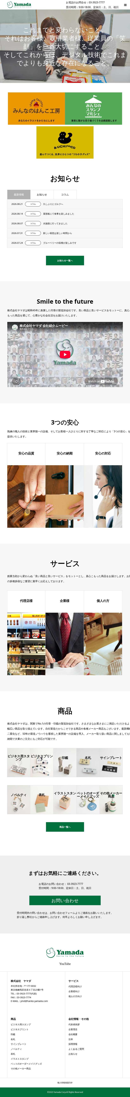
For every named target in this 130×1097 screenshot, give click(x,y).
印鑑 (13, 1034)
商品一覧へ (65, 826)
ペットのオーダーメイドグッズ (26, 1063)
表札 (13, 1053)
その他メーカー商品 (21, 1068)
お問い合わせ (65, 900)
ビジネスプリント (20, 1029)
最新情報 (19, 194)
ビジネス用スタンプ (21, 1024)
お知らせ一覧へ (65, 260)
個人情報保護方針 (65, 1082)
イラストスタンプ (20, 1058)
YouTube (65, 963)
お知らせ (42, 194)
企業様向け (74, 991)
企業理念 (72, 1029)
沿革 (70, 1039)
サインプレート (18, 1043)
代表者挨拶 (74, 1024)
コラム (65, 194)
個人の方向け (75, 996)
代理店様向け (75, 986)
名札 (13, 1039)
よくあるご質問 (76, 1048)
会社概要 (72, 1034)
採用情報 (72, 1043)
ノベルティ (16, 1048)
